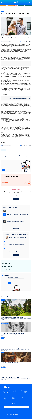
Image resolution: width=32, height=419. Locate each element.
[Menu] (6, 2)
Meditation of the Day (7, 266)
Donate (16, 5)
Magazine (13, 399)
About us (11, 414)
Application (13, 398)
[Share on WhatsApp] (30, 41)
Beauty (2, 352)
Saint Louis (19, 3)
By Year (22, 397)
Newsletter (13, 397)
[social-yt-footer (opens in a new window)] (13, 412)
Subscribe (7, 5)
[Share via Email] (29, 41)
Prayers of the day (6, 270)
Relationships (3, 149)
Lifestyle (2, 9)
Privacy (12, 416)
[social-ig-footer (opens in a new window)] (18, 412)
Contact (24, 414)
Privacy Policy (9, 416)
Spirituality (4, 399)
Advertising (13, 403)
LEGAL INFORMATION (15, 414)
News (4, 397)
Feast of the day (6, 263)
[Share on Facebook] (24, 41)
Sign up (9, 283)
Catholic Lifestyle (4, 367)
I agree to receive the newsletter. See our (16, 281)
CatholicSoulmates (9, 121)
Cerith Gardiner (11, 15)
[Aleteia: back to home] (16, 2)
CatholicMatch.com (4, 126)
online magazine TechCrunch (15, 69)
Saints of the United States (5, 323)
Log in (18, 195)
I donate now (4, 182)
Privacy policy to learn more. (21, 281)
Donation (13, 402)
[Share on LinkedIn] (26, 41)
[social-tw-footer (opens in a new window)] (16, 412)
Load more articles (16, 228)
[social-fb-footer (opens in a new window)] (15, 412)
